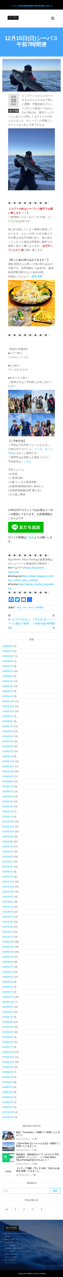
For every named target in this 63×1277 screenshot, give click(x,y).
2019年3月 (7, 1037)
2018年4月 (7, 1092)
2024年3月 (7, 746)
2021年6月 (7, 911)
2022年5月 (7, 856)
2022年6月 (7, 851)
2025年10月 (8, 656)
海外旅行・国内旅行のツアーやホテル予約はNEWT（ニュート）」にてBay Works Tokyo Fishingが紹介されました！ (37, 1157)
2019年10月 (8, 1002)
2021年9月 (7, 896)
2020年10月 (8, 951)
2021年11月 (8, 886)
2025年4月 (7, 681)
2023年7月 (7, 786)
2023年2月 (7, 811)
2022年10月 (8, 831)
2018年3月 (7, 1097)
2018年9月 (7, 1067)
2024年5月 (7, 736)
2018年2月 (7, 1102)
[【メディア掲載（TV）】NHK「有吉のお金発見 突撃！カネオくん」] (8, 1171)
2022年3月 (7, 866)
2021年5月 (7, 916)
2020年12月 (8, 941)
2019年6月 (7, 1022)
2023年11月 (8, 766)
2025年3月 (7, 686)
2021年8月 (7, 901)
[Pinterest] (24, 1209)
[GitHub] (33, 1209)
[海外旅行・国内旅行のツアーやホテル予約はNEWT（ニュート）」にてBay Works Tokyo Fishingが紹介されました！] (8, 1157)
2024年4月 (7, 741)
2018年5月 (7, 1087)
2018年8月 (7, 1072)
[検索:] (31, 1191)
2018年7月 (7, 1077)
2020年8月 (7, 962)
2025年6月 (7, 671)
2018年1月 (7, 1107)
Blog (19, 607)
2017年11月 (8, 1117)
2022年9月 (7, 836)
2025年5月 (7, 676)
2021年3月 (7, 926)
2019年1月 (7, 1047)
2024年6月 (7, 731)
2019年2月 (7, 1042)
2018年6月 (7, 1082)
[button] (52, 18)
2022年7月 (7, 846)
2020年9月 (7, 957)
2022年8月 (7, 841)
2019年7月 (7, 1017)
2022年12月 (8, 821)
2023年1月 (7, 816)
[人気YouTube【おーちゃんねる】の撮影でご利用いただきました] (8, 1146)
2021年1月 (7, 936)
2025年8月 (7, 661)
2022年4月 (7, 861)
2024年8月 (7, 721)
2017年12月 (8, 1112)
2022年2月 (7, 871)
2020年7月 (7, 967)
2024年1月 (7, 756)
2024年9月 (7, 716)
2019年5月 (7, 1027)
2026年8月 (7, 646)
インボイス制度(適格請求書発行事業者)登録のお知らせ (31, 6)
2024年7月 (7, 726)
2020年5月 (7, 977)
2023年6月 (7, 791)
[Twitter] (7, 1209)
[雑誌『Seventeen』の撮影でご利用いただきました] (8, 1135)
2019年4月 (7, 1032)
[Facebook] (15, 1209)
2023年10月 (8, 771)
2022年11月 (8, 826)
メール (38, 449)
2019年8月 (7, 1012)
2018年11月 (8, 1057)
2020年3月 (7, 987)
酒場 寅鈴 (37, 276)
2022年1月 (7, 876)
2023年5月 (7, 796)
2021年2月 (7, 931)
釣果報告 (39, 607)
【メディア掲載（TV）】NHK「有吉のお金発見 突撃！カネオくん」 (38, 1169)
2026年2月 (7, 651)
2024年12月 (8, 701)
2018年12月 (8, 1052)
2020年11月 (8, 946)
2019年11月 (8, 997)
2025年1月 (7, 696)
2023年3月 (7, 806)
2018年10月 (8, 1062)
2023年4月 (7, 801)
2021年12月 (8, 881)
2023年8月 (7, 781)
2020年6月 (7, 972)
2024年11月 (8, 706)
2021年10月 (8, 891)
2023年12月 (8, 761)
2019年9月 (7, 1007)
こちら (27, 461)
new (25, 607)
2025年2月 (7, 691)
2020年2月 (7, 992)
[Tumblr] (41, 1209)
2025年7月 (7, 666)
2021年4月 (7, 921)
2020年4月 (7, 982)
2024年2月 (7, 751)
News (30, 607)
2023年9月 (7, 776)
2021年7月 (7, 906)
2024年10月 (8, 711)
